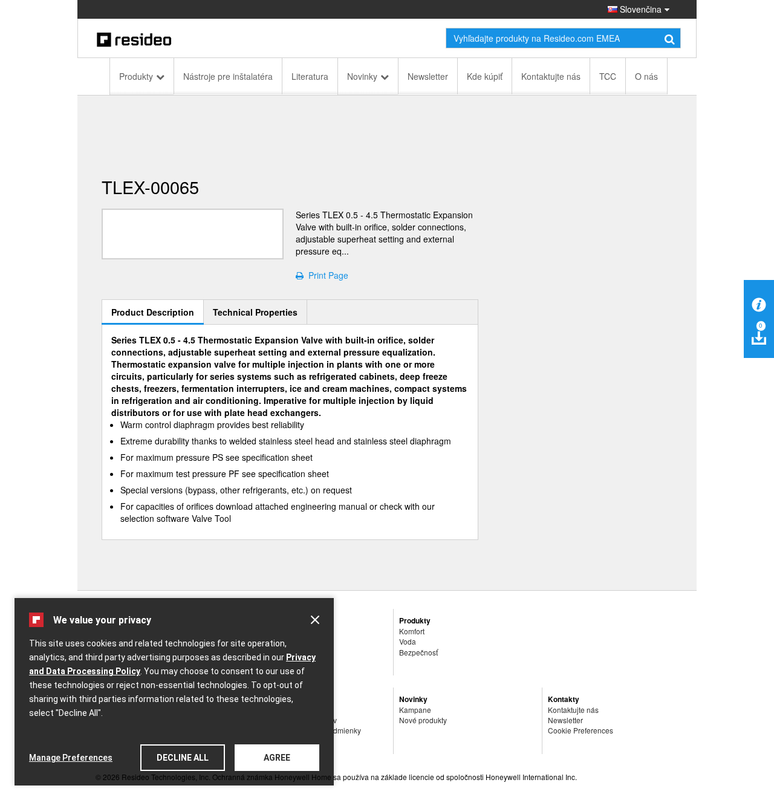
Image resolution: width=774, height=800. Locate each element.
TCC (607, 76)
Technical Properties (255, 312)
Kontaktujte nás (550, 76)
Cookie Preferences (580, 730)
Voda (407, 641)
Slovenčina (639, 9)
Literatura (309, 76)
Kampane (415, 709)
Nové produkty (423, 720)
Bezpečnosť (418, 652)
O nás (646, 76)
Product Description (152, 312)
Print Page (326, 275)
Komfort (411, 631)
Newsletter (428, 76)
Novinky (362, 76)
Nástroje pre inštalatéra (228, 76)
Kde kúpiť (484, 76)
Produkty (136, 76)
